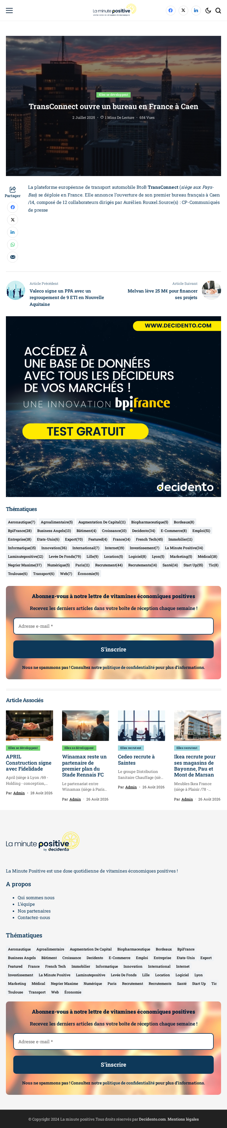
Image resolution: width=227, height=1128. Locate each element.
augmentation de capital (102, 522)
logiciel (137, 556)
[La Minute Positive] (113, 10)
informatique (22, 547)
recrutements (142, 565)
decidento (143, 530)
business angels (54, 530)
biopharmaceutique (149, 522)
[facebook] (171, 10)
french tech (149, 539)
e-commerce (174, 530)
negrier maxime (25, 565)
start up (193, 565)
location (113, 556)
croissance (114, 530)
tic (213, 565)
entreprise (19, 539)
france (121, 539)
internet (114, 547)
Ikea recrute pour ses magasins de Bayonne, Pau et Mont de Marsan (194, 765)
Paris (82, 565)
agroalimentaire (57, 522)
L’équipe (26, 904)
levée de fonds (65, 556)
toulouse (17, 573)
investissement (144, 547)
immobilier (180, 539)
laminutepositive (25, 556)
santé (170, 565)
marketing (181, 556)
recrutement (109, 565)
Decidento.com (152, 1119)
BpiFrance (20, 530)
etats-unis (48, 539)
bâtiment (86, 530)
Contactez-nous (34, 917)
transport (43, 573)
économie (88, 573)
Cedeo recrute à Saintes (136, 759)
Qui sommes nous (36, 897)
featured (97, 539)
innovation (54, 547)
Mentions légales (183, 1119)
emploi (201, 530)
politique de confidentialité (129, 667)
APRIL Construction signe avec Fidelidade (28, 762)
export (74, 539)
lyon (158, 556)
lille (92, 556)
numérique (58, 565)
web (66, 573)
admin (19, 793)
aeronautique (21, 522)
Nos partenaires (34, 911)
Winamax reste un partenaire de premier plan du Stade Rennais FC (84, 765)
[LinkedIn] (196, 10)
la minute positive (184, 547)
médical (207, 556)
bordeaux (184, 522)
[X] (183, 10)
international (85, 547)
